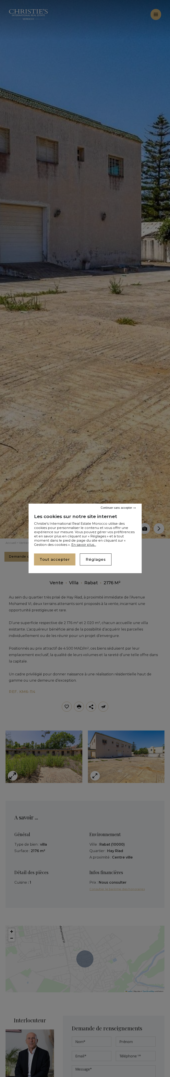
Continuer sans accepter (117, 507)
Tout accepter (55, 559)
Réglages (96, 559)
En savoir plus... (83, 545)
